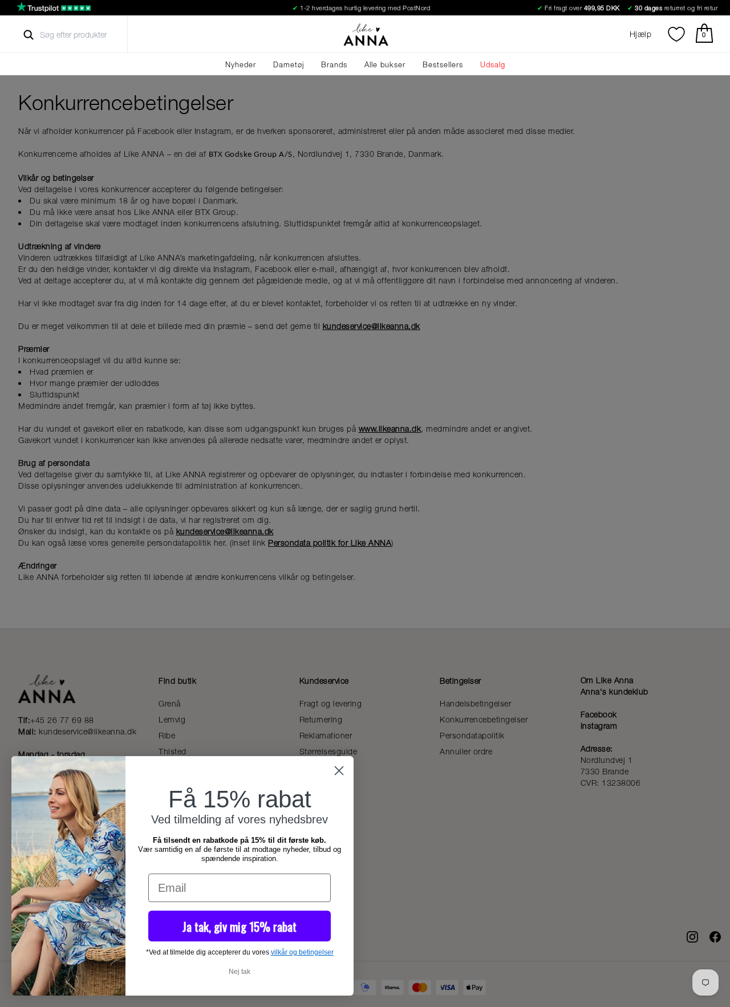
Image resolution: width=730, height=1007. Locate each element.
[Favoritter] (676, 34)
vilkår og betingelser (302, 952)
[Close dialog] (339, 771)
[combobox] (83, 34)
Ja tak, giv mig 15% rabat (239, 926)
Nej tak (239, 972)
